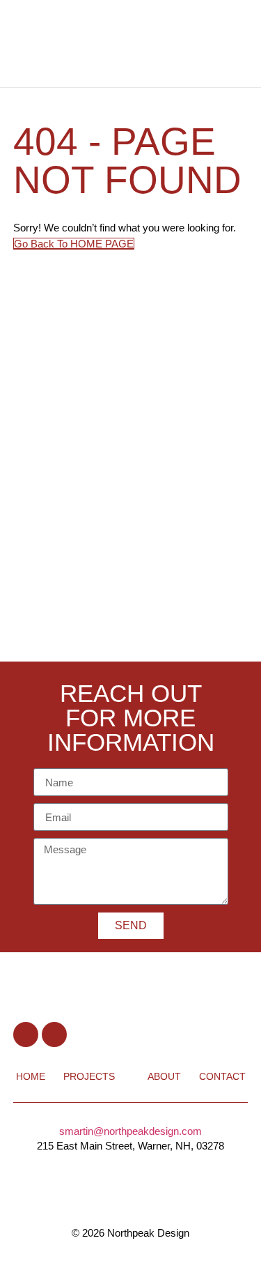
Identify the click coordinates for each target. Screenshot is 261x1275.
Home (30, 1076)
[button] (216, 43)
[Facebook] (25, 1034)
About (164, 1076)
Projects (89, 1076)
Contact (222, 1076)
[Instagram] (54, 1034)
